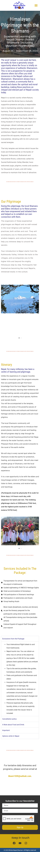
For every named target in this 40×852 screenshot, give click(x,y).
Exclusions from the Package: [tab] (13, 639)
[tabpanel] (20, 679)
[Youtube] (20, 843)
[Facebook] (14, 843)
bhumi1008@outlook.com (19, 776)
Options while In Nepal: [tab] (11, 736)
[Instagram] (26, 843)
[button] (36, 5)
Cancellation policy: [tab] (9, 719)
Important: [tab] (6, 730)
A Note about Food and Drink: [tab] (13, 725)
